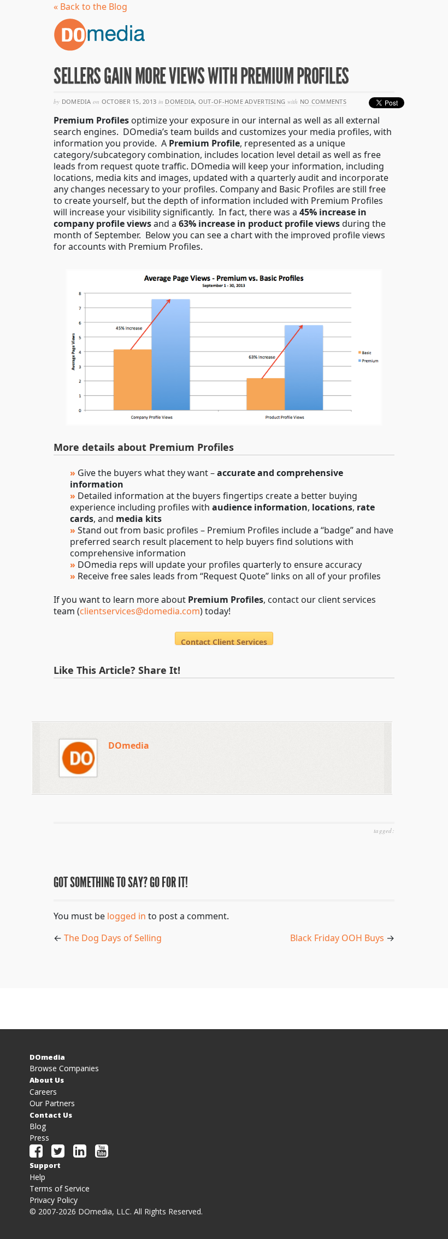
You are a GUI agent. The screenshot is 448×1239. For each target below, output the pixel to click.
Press (39, 1137)
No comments (323, 101)
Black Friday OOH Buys (337, 938)
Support (45, 1165)
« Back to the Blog (90, 7)
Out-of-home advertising (241, 101)
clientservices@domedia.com (140, 611)
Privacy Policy (54, 1200)
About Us (47, 1080)
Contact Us (51, 1115)
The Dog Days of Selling (113, 938)
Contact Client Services (224, 641)
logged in (126, 916)
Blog (38, 1126)
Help (37, 1177)
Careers (43, 1092)
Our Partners (52, 1103)
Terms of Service (60, 1188)
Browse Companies (64, 1068)
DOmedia (179, 101)
